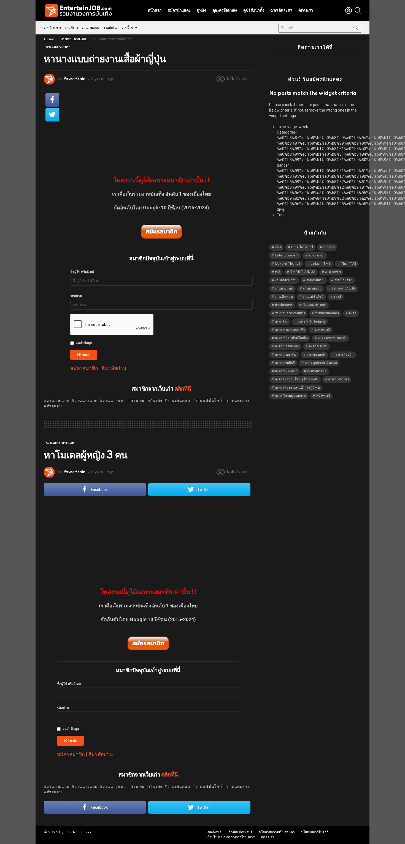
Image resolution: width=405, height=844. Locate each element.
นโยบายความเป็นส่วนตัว (277, 832)
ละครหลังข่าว (316, 371)
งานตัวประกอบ (285, 280)
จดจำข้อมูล (84, 343)
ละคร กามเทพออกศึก (290, 330)
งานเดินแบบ (179, 401)
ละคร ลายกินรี (285, 363)
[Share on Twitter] (52, 114)
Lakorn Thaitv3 (288, 264)
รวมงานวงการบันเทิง (290, 313)
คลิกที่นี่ (182, 389)
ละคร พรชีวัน (318, 346)
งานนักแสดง (52, 27)
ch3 (278, 247)
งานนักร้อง (110, 27)
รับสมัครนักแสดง (327, 313)
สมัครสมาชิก (84, 368)
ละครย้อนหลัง (316, 354)
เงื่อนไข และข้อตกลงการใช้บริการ (231, 837)
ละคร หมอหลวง (286, 371)
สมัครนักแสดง (179, 10)
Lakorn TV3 (320, 264)
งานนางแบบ (86, 401)
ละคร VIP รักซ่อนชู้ (311, 321)
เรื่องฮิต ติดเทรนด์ (240, 832)
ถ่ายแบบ (54, 406)
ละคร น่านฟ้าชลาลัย (332, 338)
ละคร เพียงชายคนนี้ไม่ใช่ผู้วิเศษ (297, 387)
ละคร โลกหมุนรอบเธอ (290, 396)
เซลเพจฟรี (214, 832)
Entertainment (286, 255)
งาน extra (333, 272)
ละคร (352, 313)
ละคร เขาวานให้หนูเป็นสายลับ (296, 379)
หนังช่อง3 (323, 396)
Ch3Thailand (302, 247)
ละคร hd (281, 321)
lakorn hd (316, 255)
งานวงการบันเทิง (146, 401)
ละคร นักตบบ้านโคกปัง (291, 338)
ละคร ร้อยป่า (344, 354)
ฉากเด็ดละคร (281, 10)
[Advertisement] (161, 127)
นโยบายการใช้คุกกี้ (314, 832)
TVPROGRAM (302, 272)
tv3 (277, 272)
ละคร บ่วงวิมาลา (287, 346)
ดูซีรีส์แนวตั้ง (253, 10)
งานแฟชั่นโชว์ (208, 401)
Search (355, 29)
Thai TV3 (348, 264)
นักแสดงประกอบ (314, 305)
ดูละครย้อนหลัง (224, 10)
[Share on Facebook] (52, 100)
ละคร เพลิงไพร (338, 379)
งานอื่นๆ (127, 27)
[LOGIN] (348, 10)
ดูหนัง (201, 10)
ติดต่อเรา (305, 10)
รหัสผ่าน (76, 296)
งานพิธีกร (71, 27)
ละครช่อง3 (322, 330)
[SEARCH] (358, 10)
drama (329, 247)
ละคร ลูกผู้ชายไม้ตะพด (321, 363)
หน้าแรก (154, 10)
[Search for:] (320, 28)
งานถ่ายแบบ (90, 27)
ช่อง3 (337, 297)
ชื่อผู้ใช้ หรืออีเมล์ (82, 272)
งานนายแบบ (114, 401)
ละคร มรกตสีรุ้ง (285, 354)
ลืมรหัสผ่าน (114, 368)
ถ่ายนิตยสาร (238, 401)
